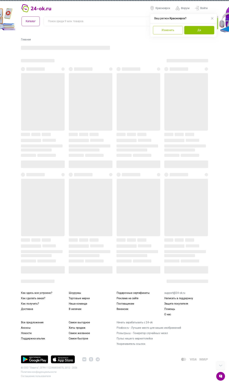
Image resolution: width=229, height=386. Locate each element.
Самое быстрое (78, 338)
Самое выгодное (79, 322)
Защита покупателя (176, 303)
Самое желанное (79, 333)
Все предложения (32, 322)
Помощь (169, 309)
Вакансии (122, 309)
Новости (26, 333)
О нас (167, 314)
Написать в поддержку (178, 298)
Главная (26, 39)
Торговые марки (79, 298)
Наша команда (78, 303)
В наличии (75, 309)
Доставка (27, 309)
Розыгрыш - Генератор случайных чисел (142, 333)
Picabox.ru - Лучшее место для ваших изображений (149, 327)
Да (199, 30)
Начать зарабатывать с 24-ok (135, 322)
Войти (204, 8)
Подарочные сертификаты (133, 292)
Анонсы (26, 327)
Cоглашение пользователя (36, 376)
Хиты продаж (77, 327)
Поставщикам (125, 303)
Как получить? (30, 303)
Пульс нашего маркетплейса (135, 338)
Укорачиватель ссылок (131, 343)
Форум (185, 8)
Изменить (168, 30)
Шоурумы (75, 292)
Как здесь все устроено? (36, 292)
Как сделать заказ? (33, 298)
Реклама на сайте (127, 298)
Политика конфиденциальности (38, 372)
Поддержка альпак (33, 338)
